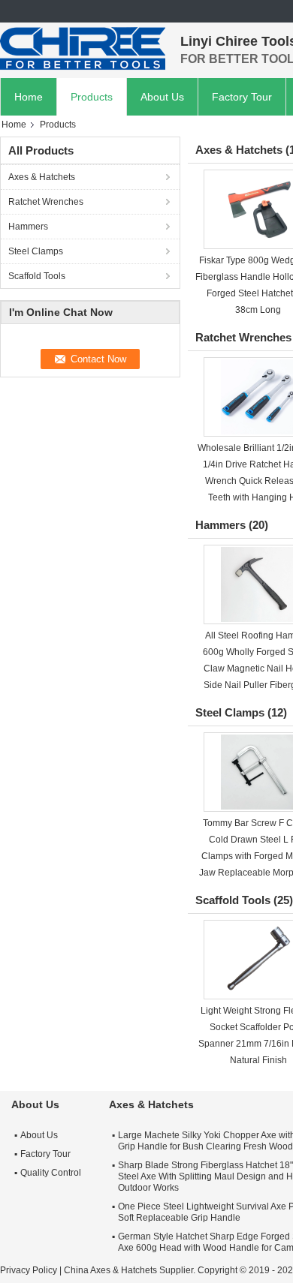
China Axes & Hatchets (110, 1270)
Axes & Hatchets (41, 177)
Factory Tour (242, 97)
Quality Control (50, 1172)
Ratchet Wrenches (45, 202)
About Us (162, 97)
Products (92, 97)
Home (28, 97)
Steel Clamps (35, 251)
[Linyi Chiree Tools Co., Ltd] (82, 48)
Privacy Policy (28, 1270)
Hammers (28, 226)
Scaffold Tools (36, 276)
